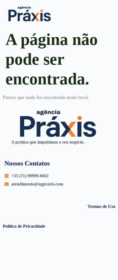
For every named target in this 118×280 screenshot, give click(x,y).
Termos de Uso (101, 206)
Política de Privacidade (24, 226)
